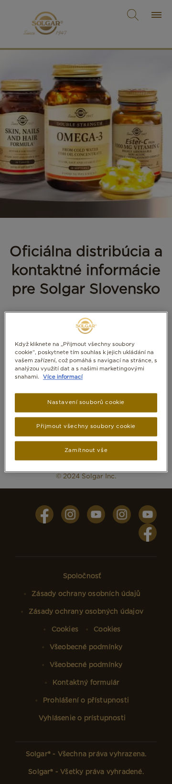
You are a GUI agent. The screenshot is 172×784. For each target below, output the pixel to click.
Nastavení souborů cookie (86, 402)
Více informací (63, 377)
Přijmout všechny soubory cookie (86, 426)
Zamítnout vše (86, 450)
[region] (86, 391)
